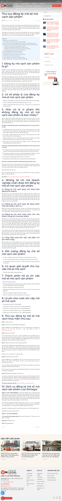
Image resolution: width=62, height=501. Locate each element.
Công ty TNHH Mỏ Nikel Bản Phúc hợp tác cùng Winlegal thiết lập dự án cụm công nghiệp (53, 41)
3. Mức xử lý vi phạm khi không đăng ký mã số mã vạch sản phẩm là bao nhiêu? (19, 43)
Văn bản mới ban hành (52, 473)
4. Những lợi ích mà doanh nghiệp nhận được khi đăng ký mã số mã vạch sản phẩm (19, 44)
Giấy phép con (40, 485)
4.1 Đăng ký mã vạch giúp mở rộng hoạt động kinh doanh (14, 46)
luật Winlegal (12, 35)
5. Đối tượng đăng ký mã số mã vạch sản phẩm (12, 51)
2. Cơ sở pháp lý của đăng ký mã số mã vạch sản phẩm (14, 41)
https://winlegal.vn (7, 486)
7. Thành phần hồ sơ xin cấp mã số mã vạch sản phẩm (13, 54)
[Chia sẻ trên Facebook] (37, 20)
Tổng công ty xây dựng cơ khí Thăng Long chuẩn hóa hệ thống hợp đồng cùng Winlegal (53, 28)
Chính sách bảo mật (48, 73)
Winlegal (17, 20)
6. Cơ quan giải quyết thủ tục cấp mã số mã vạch (12, 52)
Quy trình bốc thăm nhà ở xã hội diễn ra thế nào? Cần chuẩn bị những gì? (31, 455)
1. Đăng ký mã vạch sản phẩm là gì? (9, 40)
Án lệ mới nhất (50, 475)
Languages (58, 1)
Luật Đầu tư (39, 477)
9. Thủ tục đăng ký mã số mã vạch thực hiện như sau (13, 57)
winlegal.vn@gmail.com (8, 482)
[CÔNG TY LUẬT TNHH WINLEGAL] (7, 5)
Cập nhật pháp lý (42, 8)
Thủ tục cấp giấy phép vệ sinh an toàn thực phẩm (18, 176)
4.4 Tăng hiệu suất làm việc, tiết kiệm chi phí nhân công (14, 50)
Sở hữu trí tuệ (40, 483)
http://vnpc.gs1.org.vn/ (7, 330)
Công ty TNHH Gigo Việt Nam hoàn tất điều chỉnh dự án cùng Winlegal (53, 47)
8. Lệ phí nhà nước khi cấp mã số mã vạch (11, 55)
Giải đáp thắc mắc (51, 480)
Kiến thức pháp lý (51, 477)
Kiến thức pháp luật (32, 8)
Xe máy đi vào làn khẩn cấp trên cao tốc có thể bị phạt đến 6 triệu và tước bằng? (51, 455)
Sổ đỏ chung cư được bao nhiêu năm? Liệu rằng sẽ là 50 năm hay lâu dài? (10, 455)
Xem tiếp (3, 459)
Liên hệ (49, 8)
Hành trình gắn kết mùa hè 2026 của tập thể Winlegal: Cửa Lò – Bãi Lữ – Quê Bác (53, 23)
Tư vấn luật (31, 402)
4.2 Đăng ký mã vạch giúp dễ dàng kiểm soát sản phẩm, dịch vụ (16, 47)
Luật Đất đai (40, 479)
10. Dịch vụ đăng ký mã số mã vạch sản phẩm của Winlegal (14, 58)
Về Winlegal (29, 473)
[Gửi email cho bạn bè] (38, 20)
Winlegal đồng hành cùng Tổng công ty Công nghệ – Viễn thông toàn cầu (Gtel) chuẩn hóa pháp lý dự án (53, 35)
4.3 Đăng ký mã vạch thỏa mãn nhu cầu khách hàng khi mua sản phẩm (17, 48)
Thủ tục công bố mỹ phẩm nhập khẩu (25, 383)
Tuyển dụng (29, 475)
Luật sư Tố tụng (40, 481)
